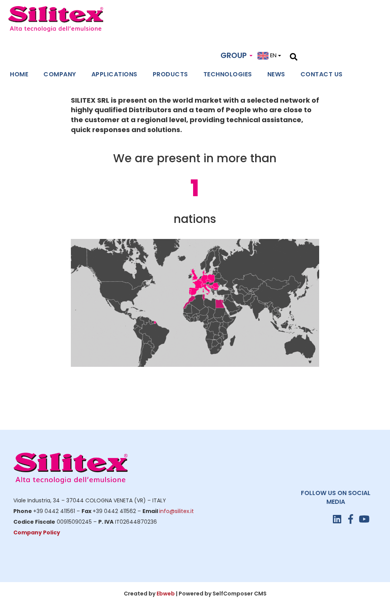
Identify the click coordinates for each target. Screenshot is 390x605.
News (276, 74)
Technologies (227, 74)
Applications (114, 74)
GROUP (235, 55)
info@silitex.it (176, 511)
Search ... (310, 56)
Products (170, 74)
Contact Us (321, 74)
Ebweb (166, 593)
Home (19, 74)
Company (59, 74)
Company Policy (36, 532)
